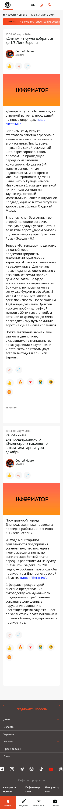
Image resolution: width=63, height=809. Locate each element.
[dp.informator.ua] (8, 5)
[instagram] (12, 769)
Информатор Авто (52, 789)
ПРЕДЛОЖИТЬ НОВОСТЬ (31, 709)
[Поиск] (50, 5)
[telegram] (22, 769)
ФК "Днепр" (11, 408)
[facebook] (2, 769)
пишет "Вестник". (33, 578)
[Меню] (58, 5)
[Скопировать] (27, 66)
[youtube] (51, 769)
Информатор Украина (10, 789)
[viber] (31, 769)
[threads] (61, 769)
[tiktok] (41, 769)
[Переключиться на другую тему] (41, 5)
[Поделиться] (18, 66)
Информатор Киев (32, 789)
